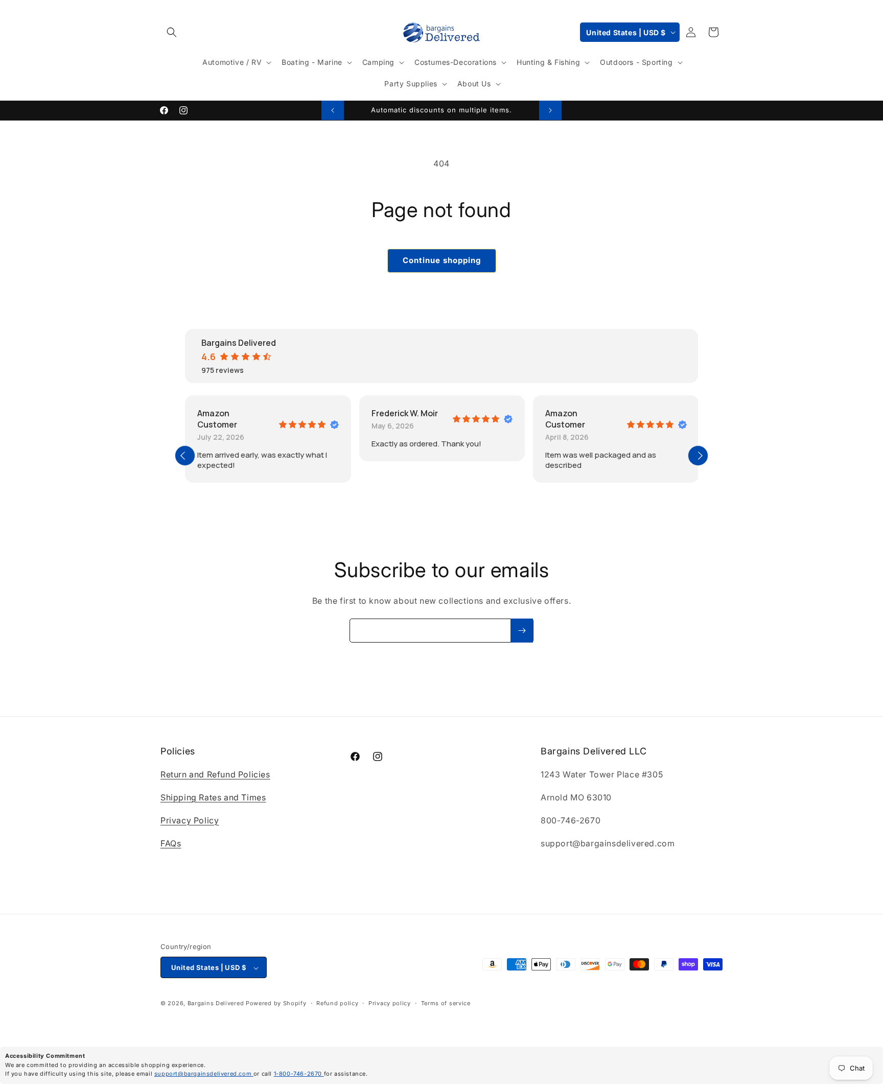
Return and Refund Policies (215, 775)
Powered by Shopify (276, 1003)
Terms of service (446, 1003)
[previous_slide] (185, 455)
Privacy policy (389, 1003)
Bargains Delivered (216, 1003)
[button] (171, 32)
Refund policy (337, 1003)
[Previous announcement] (332, 110)
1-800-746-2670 (299, 1073)
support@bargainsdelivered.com (203, 1073)
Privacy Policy (189, 820)
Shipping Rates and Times (213, 797)
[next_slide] (698, 455)
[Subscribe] (521, 631)
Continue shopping (442, 260)
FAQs (170, 843)
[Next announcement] (550, 110)
